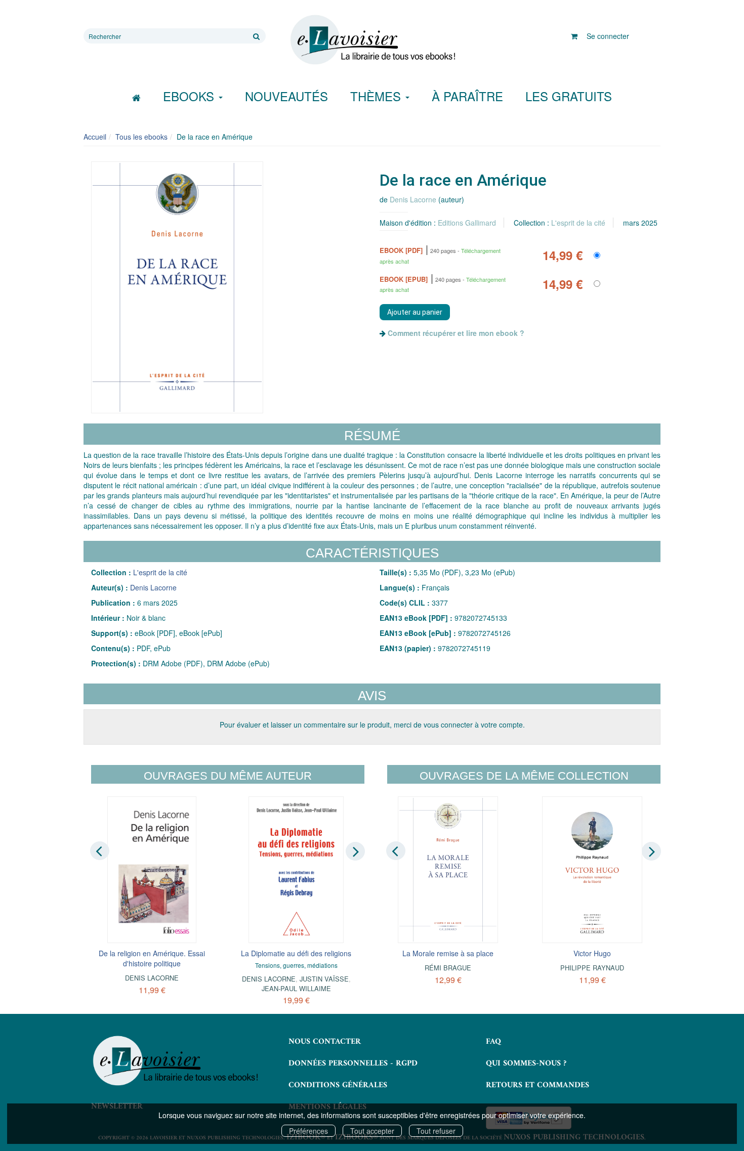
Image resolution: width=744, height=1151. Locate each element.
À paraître (467, 96)
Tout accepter (372, 1131)
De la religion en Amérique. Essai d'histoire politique (152, 958)
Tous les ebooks (141, 137)
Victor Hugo (592, 953)
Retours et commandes (537, 1085)
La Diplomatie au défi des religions (296, 953)
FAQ (493, 1042)
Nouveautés (286, 96)
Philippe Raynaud (592, 967)
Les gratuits (568, 96)
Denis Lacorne (413, 199)
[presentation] (99, 850)
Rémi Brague (448, 967)
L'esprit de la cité (578, 223)
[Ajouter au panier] (415, 312)
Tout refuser (436, 1131)
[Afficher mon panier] (574, 36)
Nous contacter (324, 1042)
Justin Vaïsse (324, 979)
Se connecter (608, 36)
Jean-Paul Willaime (296, 988)
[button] (177, 287)
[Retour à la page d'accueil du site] (372, 40)
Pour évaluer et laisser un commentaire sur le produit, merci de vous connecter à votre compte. (372, 724)
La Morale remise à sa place (447, 953)
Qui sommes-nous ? (526, 1063)
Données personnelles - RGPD (353, 1063)
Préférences (308, 1131)
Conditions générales (337, 1085)
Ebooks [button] (190, 96)
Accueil (95, 137)
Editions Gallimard (467, 223)
